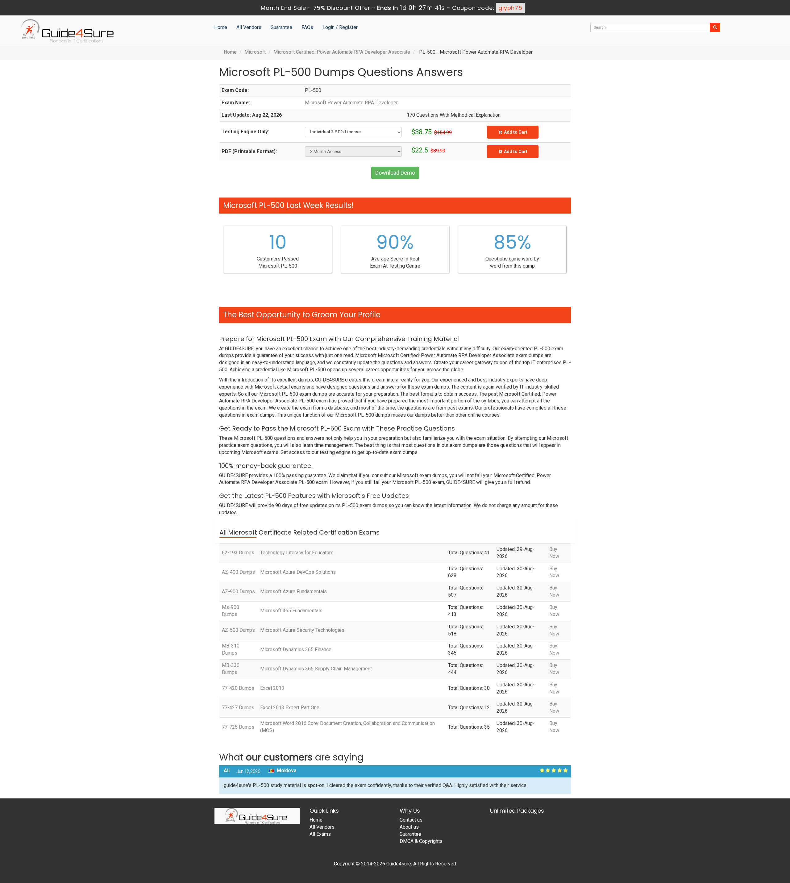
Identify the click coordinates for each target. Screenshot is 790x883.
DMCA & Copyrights (421, 841)
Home (220, 27)
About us (409, 827)
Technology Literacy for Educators (297, 553)
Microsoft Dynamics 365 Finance (295, 649)
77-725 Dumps (238, 727)
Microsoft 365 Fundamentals (291, 611)
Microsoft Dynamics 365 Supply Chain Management (316, 669)
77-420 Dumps (238, 688)
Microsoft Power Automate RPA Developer (351, 103)
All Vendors (248, 27)
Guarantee (281, 27)
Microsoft (255, 52)
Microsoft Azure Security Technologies (302, 630)
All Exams (320, 834)
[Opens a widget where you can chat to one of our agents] (748, 847)
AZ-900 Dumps (238, 591)
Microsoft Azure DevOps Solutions (298, 572)
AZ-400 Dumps (238, 572)
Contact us (411, 820)
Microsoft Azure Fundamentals (293, 591)
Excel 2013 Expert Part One (289, 707)
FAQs (307, 27)
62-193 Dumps (238, 553)
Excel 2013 (272, 688)
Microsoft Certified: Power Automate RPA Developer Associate (341, 52)
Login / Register (340, 27)
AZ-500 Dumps (238, 630)
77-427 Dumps (238, 707)
